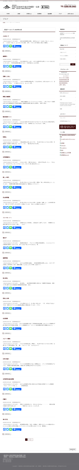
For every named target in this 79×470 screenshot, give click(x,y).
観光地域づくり (7, 116)
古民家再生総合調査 (8, 379)
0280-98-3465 (70, 6)
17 (66, 79)
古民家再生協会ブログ (16, 39)
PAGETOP (72, 449)
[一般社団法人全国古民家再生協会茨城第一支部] (26, 7)
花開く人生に (6, 76)
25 (68, 81)
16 (65, 79)
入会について (63, 52)
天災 (61, 99)
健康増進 (5, 258)
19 (59, 81)
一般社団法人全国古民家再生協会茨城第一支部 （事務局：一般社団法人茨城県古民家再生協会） (38, 466)
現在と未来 (6, 298)
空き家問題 (6, 197)
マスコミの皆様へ (64, 55)
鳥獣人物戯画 (6, 96)
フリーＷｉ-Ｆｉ (7, 217)
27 (61, 83)
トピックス (62, 117)
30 (65, 83)
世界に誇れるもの (64, 93)
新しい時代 (6, 177)
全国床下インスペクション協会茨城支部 (67, 34)
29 (64, 83)
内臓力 (5, 399)
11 (68, 77)
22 (64, 81)
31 (66, 83)
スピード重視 (6, 338)
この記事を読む (7, 50)
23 (65, 81)
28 (62, 83)
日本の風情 (62, 96)
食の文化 (5, 419)
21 (62, 81)
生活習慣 (5, 318)
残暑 (61, 108)
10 (66, 77)
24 (66, 81)
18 (68, 79)
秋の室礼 (5, 278)
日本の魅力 (6, 359)
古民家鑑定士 (6, 157)
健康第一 (5, 56)
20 (61, 81)
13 (61, 79)
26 (59, 83)
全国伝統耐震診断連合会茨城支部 (67, 38)
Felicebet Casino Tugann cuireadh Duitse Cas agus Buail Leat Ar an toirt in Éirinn (67, 104)
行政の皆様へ (63, 59)
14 (62, 79)
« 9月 (60, 84)
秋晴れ (5, 137)
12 (59, 79)
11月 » (64, 84)
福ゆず (5, 237)
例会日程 (62, 49)
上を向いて (6, 36)
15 (64, 79)
